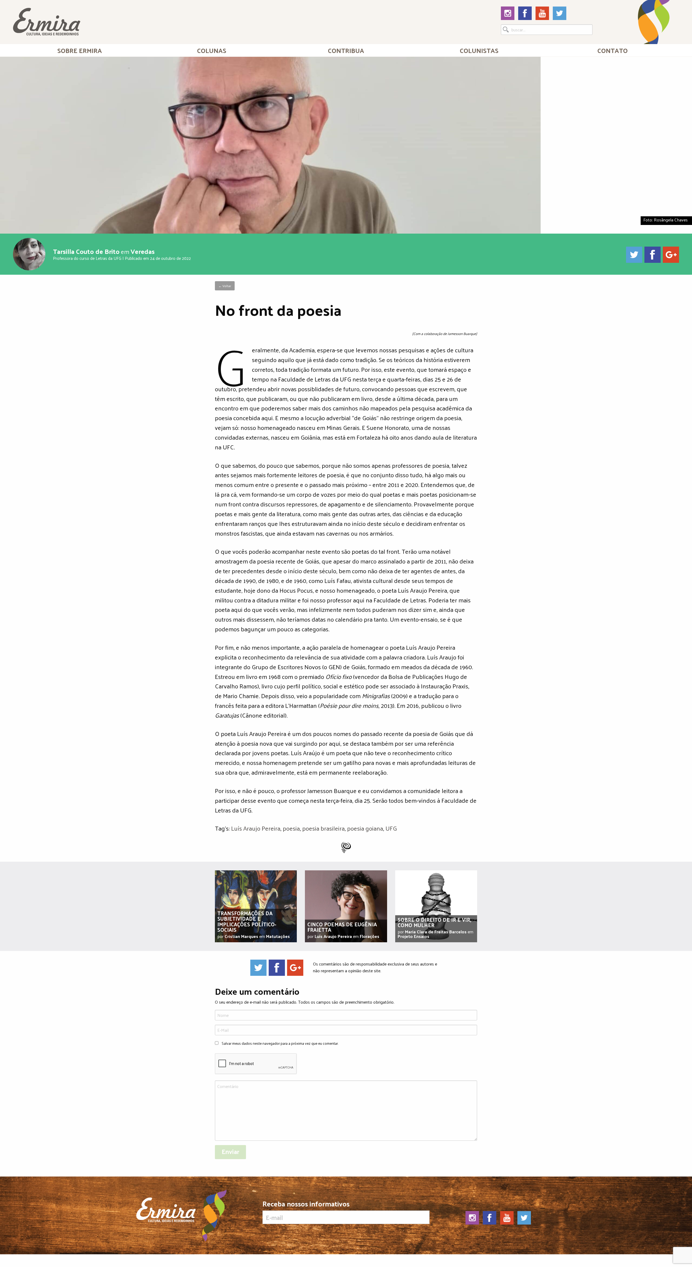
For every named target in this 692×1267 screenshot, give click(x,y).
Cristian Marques (241, 936)
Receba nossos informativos (306, 1205)
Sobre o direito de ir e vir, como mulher (434, 922)
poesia (291, 828)
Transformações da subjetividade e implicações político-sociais (246, 921)
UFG (391, 828)
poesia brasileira (323, 828)
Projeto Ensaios (413, 936)
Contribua (346, 50)
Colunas (211, 50)
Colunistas (479, 50)
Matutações (278, 936)
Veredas (143, 251)
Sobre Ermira (79, 50)
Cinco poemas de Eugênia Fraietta (342, 927)
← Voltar (224, 286)
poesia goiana (365, 828)
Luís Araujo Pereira (255, 828)
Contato (612, 50)
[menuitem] (79, 50)
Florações (369, 936)
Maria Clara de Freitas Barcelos (436, 932)
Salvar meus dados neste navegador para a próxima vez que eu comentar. (280, 1043)
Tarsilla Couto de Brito (86, 251)
